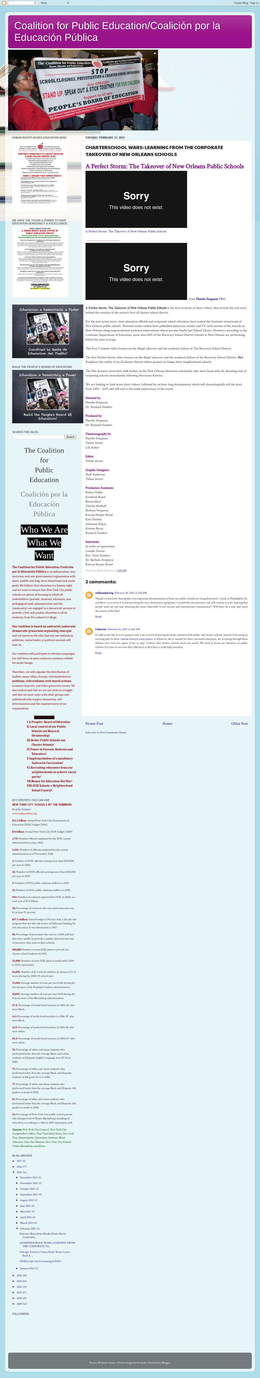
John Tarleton (23, 809)
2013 (19, 1281)
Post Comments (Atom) (113, 732)
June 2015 (25, 1206)
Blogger (166, 1363)
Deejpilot (142, 1363)
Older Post (239, 723)
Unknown (100, 629)
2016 (20, 1167)
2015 (20, 1172)
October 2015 (28, 1189)
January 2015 (27, 1268)
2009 (20, 1304)
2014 (20, 1275)
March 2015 (27, 1223)
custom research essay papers (136, 639)
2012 (20, 1287)
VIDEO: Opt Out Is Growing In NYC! (40, 1261)
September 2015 (29, 1194)
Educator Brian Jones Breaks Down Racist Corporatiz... (43, 1235)
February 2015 (28, 1228)
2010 (20, 1298)
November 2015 (29, 1183)
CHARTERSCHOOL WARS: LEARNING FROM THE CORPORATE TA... (47, 1244)
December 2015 (29, 1177)
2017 (20, 1161)
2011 (19, 1292)
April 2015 (26, 1217)
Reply (98, 616)
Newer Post (94, 723)
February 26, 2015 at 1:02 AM (124, 629)
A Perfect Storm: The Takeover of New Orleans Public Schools (126, 231)
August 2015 (27, 1200)
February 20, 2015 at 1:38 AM (131, 593)
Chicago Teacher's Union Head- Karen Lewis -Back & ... (45, 1253)
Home (167, 723)
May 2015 (25, 1211)
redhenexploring (104, 593)
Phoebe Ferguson (207, 299)
